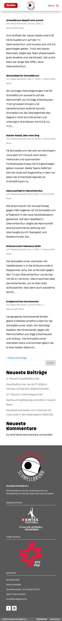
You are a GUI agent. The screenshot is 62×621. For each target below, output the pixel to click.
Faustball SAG (13, 580)
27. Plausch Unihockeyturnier (24, 394)
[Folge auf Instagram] (14, 608)
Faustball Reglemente (16, 599)
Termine (10, 5)
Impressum (41, 619)
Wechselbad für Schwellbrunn (22, 76)
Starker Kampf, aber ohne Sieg (22, 135)
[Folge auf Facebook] (8, 608)
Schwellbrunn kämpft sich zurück (24, 20)
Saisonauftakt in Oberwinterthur (24, 191)
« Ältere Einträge (16, 358)
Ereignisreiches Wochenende (22, 301)
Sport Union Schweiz (16, 594)
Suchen (50, 363)
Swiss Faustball (13, 585)
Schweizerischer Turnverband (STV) (23, 590)
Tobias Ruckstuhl (18, 24)
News (21, 28)
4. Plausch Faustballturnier (23, 378)
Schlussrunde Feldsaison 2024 (23, 246)
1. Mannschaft (48, 79)
